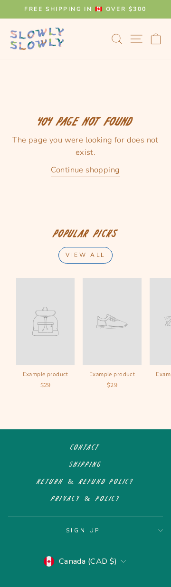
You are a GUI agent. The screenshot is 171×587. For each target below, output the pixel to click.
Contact (85, 447)
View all (85, 255)
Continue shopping (85, 169)
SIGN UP (83, 530)
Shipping (86, 464)
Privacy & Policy (85, 498)
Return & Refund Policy (85, 481)
